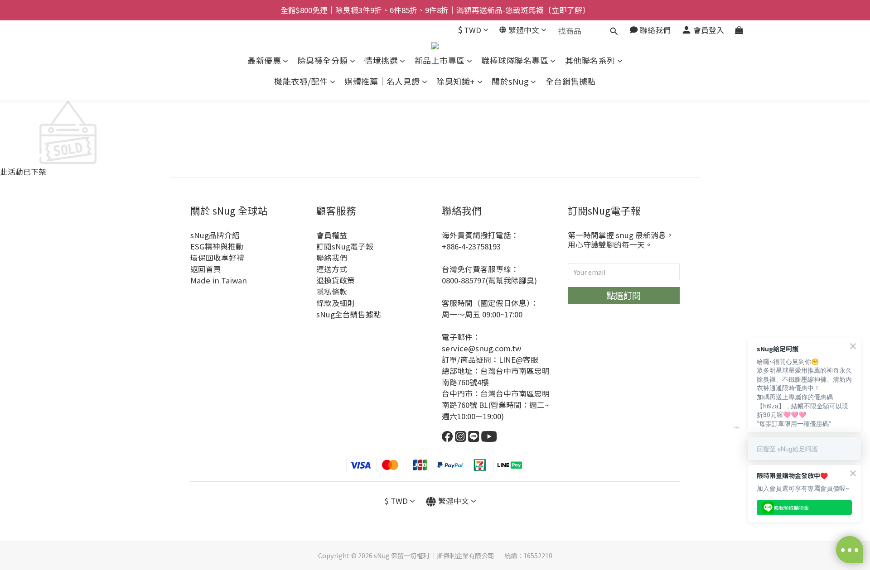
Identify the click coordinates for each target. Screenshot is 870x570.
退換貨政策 (335, 280)
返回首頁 (205, 268)
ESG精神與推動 (216, 246)
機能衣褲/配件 (301, 81)
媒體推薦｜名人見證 (382, 81)
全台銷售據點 (571, 81)
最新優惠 (264, 60)
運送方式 (331, 268)
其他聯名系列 (590, 60)
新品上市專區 (440, 60)
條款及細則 (335, 302)
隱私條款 (331, 291)
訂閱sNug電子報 (344, 246)
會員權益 (331, 235)
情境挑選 (381, 60)
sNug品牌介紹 (215, 235)
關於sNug (510, 81)
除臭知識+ (455, 81)
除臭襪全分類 (323, 60)
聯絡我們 (331, 257)
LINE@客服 (518, 359)
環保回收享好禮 (217, 257)
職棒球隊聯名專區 (514, 60)
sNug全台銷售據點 (348, 314)
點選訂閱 (623, 295)
